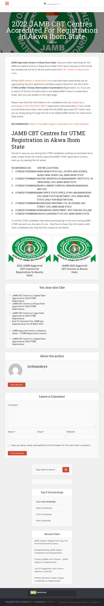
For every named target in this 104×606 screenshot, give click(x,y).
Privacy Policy (74, 602)
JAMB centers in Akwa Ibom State (35, 80)
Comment (13, 405)
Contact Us (94, 602)
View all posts (17, 384)
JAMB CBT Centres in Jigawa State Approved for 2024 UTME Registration (29, 298)
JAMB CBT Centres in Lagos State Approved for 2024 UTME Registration (28, 316)
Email (40, 431)
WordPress (49, 601)
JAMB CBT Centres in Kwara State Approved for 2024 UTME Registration (28, 306)
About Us (85, 602)
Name (12, 431)
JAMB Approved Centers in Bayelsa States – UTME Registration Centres (29, 332)
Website (71, 431)
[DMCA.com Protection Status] (38, 592)
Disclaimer (63, 602)
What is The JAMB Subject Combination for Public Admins (58, 124)
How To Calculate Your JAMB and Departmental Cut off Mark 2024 (28, 322)
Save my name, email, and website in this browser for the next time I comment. (50, 445)
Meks (32, 601)
